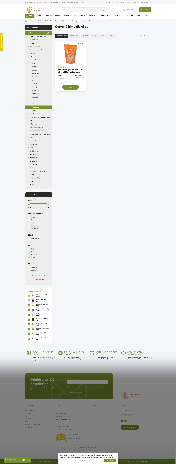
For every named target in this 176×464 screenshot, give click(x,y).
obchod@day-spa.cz (130, 410)
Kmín (33, 80)
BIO (32, 56)
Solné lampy (33, 164)
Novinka (34, 222)
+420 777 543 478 (130, 415)
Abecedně (111, 36)
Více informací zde (108, 457)
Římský (35, 87)
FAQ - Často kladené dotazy (70, 2)
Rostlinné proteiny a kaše (37, 131)
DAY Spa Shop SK (30, 2)
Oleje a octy (33, 124)
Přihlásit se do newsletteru (75, 392)
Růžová (34, 254)
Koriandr (34, 77)
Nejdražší (85, 36)
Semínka (32, 137)
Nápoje (32, 147)
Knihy (32, 168)
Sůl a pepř (35, 97)
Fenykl (34, 66)
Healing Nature (36, 238)
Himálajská (36, 107)
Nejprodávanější (98, 36)
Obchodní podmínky (30, 427)
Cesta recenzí (59, 410)
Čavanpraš (33, 144)
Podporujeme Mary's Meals (63, 416)
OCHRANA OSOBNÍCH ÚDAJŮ (88, 447)
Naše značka (35, 228)
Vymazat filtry (39, 279)
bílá (32, 249)
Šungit (32, 174)
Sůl (33, 103)
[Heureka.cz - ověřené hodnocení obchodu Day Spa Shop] (69, 438)
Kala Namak (35, 270)
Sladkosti (33, 141)
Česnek (34, 63)
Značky (32, 185)
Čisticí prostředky (35, 178)
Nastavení (85, 460)
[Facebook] (122, 420)
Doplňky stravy (34, 151)
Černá (33, 251)
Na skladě (34, 217)
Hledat (104, 9)
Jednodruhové (35, 60)
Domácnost (33, 161)
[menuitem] (29, 16)
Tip (32, 225)
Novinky (32, 43)
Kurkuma (34, 90)
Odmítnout (97, 460)
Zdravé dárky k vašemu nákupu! (65, 429)
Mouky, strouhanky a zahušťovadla (40, 134)
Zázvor (34, 110)
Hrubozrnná (35, 267)
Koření (33, 53)
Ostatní (32, 181)
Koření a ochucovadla (36, 50)
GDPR (82, 2)
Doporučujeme (61, 36)
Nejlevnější (74, 36)
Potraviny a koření (35, 46)
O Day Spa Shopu (61, 413)
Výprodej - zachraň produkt (38, 36)
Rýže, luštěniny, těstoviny (37, 127)
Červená (34, 257)
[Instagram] (125, 420)
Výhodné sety (34, 39)
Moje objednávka (42, 2)
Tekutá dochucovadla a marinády (40, 117)
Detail (70, 87)
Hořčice (34, 70)
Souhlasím (111, 460)
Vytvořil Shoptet (132, 461)
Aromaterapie (34, 157)
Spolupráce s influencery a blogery (65, 423)
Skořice (34, 93)
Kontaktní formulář (129, 427)
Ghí (31, 120)
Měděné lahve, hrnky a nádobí (38, 171)
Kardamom (35, 73)
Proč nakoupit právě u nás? (63, 419)
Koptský (35, 83)
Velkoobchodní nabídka (62, 426)
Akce (31, 33)
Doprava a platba (55, 2)
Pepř (34, 100)
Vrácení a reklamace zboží (32, 424)
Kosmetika (33, 154)
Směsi (33, 114)
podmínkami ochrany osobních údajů (94, 387)
